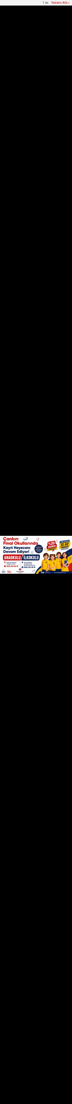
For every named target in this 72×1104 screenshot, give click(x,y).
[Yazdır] (50, 79)
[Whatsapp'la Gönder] (34, 79)
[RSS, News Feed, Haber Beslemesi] (36, 1068)
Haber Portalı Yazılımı (21, 1098)
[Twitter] (21, 79)
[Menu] (65, 5)
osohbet (11, 1084)
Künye (25, 1052)
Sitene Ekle (35, 1056)
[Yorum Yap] (57, 79)
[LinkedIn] (28, 79)
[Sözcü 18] (16, 5)
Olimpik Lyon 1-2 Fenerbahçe (34, 18)
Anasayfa (11, 1052)
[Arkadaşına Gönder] (42, 79)
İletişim (38, 1052)
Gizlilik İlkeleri (55, 1052)
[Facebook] (14, 79)
